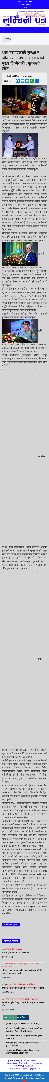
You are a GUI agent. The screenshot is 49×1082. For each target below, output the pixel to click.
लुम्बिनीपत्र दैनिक (12, 76)
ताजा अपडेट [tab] (9, 1017)
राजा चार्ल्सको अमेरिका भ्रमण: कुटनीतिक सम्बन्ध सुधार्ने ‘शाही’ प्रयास (24, 1037)
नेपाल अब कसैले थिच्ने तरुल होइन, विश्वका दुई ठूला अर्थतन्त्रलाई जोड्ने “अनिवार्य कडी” (22, 1052)
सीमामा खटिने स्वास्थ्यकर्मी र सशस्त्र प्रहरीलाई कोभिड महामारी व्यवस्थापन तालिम (22, 972)
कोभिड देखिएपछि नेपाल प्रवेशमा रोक (16, 952)
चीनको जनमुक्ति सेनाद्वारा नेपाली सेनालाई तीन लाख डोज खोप (23, 1004)
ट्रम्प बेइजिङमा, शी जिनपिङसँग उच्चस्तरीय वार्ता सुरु (23, 1023)
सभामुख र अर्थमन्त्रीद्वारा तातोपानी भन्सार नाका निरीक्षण (23, 988)
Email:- (24, 1068)
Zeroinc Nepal (38, 1078)
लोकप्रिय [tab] (21, 1017)
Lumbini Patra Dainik (28, 1075)
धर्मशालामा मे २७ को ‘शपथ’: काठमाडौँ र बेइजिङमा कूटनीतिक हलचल (22, 1044)
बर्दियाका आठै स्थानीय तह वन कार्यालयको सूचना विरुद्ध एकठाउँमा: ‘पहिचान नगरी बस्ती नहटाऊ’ (24, 1030)
